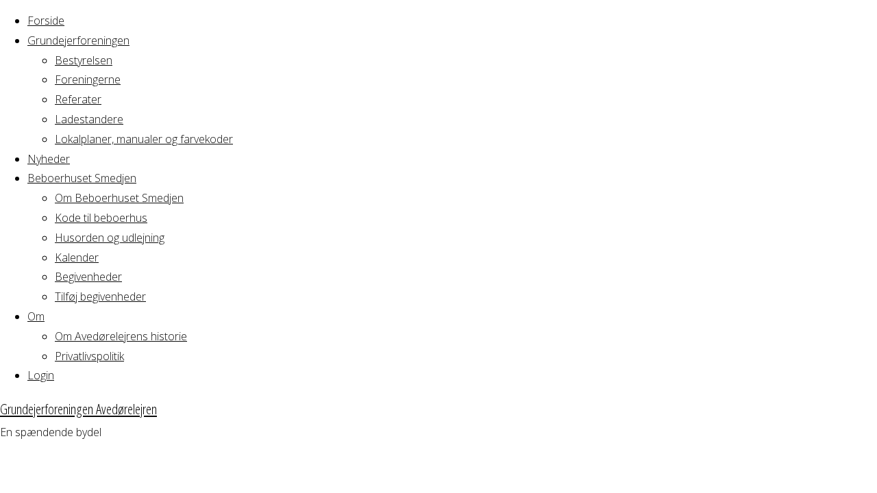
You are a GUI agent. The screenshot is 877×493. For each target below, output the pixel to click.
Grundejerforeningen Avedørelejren (78, 408)
